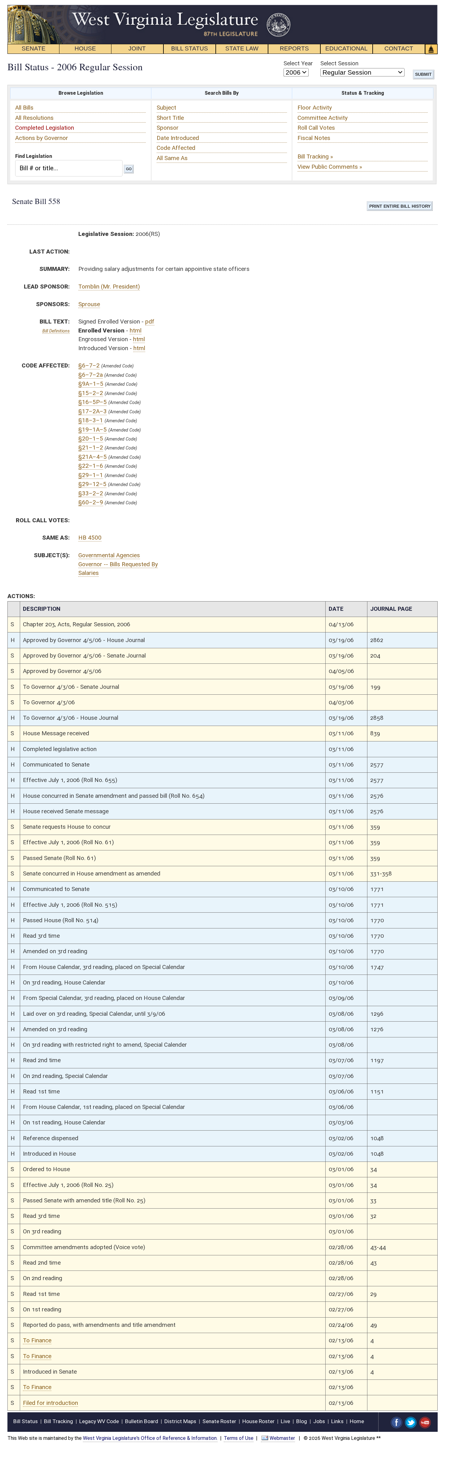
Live (285, 1421)
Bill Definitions (56, 330)
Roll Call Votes (316, 127)
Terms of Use (239, 1438)
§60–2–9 (90, 502)
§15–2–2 (90, 393)
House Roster (258, 1421)
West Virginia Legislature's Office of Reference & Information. (150, 1438)
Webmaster (282, 1438)
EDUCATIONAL (346, 48)
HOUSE (85, 48)
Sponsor (168, 127)
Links (337, 1421)
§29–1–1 (90, 475)
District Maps (180, 1421)
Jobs (319, 1421)
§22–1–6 (90, 465)
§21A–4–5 (92, 456)
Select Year (298, 63)
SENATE (34, 48)
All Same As (172, 158)
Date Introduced (178, 137)
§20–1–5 (90, 438)
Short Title (170, 117)
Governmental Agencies (109, 555)
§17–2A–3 (92, 411)
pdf (149, 321)
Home (357, 1421)
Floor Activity (314, 107)
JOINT (137, 48)
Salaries (88, 572)
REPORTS (294, 48)
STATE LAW (241, 48)
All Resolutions (34, 117)
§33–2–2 (90, 493)
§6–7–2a (90, 374)
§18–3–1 (90, 420)
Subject (166, 107)
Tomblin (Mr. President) (109, 286)
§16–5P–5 (92, 402)
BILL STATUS (189, 48)
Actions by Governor (41, 137)
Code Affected (176, 147)
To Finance (37, 1340)
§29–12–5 (92, 484)
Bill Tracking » (315, 156)
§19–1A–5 (92, 429)
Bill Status (25, 1421)
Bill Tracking (58, 1421)
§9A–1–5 (90, 383)
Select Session (339, 63)
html (135, 330)
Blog (301, 1421)
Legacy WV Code (99, 1421)
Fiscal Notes (313, 137)
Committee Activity (322, 117)
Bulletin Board (141, 1421)
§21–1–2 (90, 447)
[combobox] (69, 168)
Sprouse (89, 304)
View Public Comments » (329, 166)
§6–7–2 (89, 365)
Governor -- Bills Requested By (118, 564)
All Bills (24, 107)
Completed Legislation (44, 127)
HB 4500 (90, 537)
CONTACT (398, 48)
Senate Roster (219, 1421)
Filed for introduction (50, 1402)
